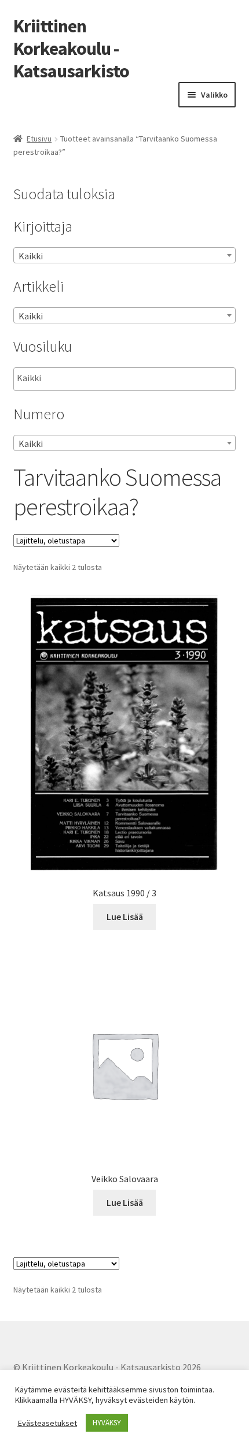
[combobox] (124, 255)
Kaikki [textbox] (31, 256)
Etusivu (39, 138)
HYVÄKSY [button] (107, 1423)
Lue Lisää (125, 916)
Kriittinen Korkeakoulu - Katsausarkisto (71, 48)
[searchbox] (75, 378)
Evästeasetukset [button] (47, 1423)
